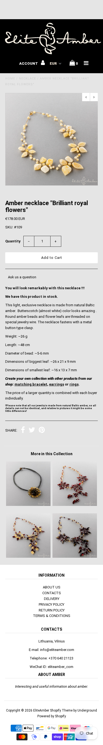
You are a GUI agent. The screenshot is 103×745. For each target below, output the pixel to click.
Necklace (27, 78)
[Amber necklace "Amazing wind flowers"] (74, 556)
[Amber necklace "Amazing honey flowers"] (74, 505)
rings (74, 384)
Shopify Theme (61, 710)
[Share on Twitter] (32, 430)
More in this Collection (52, 454)
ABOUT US (51, 587)
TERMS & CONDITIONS (51, 616)
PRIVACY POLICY (51, 604)
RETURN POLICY (52, 610)
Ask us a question (22, 277)
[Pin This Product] (42, 430)
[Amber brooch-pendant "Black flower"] (28, 505)
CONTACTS (51, 593)
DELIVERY (51, 599)
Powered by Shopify (51, 716)
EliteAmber (41, 710)
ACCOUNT (29, 63)
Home (10, 78)
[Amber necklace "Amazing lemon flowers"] (28, 556)
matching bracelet (31, 384)
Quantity (13, 241)
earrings (56, 384)
